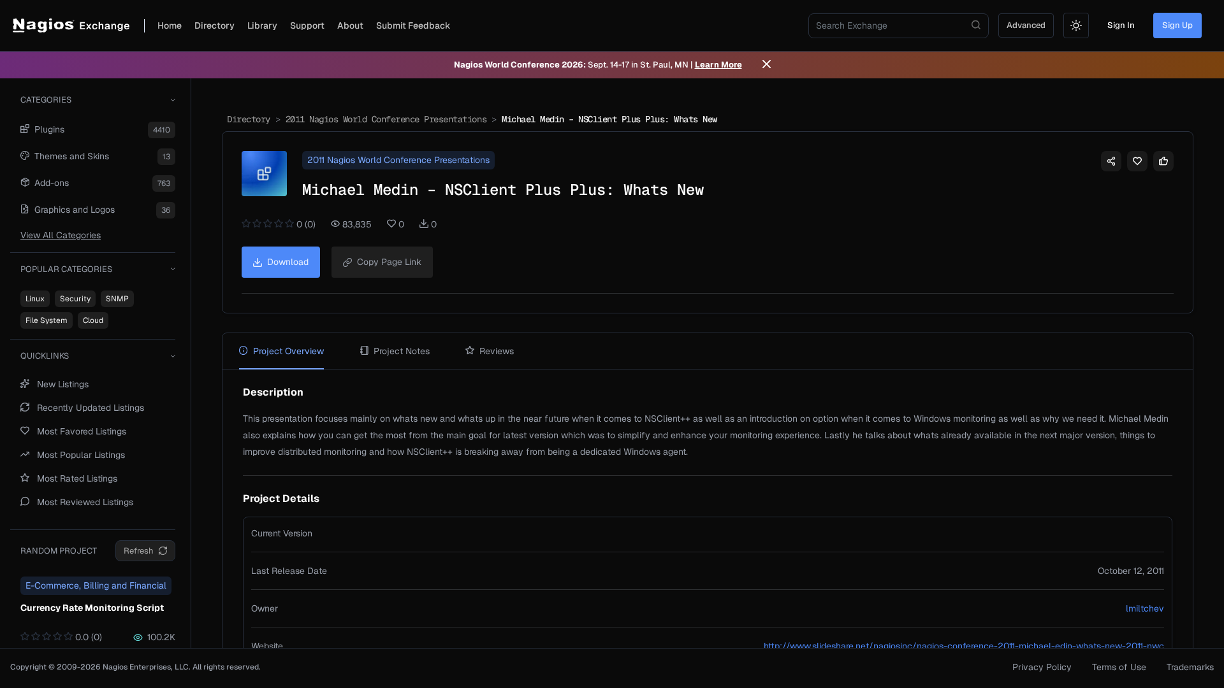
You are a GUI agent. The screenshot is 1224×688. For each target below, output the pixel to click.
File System (47, 320)
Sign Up (1177, 25)
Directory (214, 25)
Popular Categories (66, 269)
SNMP (117, 299)
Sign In (1121, 25)
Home (169, 25)
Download (288, 262)
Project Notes (402, 351)
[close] (766, 65)
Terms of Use (1119, 667)
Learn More (718, 64)
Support (307, 25)
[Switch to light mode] (1076, 25)
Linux (35, 299)
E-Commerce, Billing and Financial (96, 585)
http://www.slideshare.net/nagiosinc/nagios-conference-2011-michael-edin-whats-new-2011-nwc (964, 646)
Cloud (93, 320)
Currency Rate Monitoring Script (92, 607)
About (350, 25)
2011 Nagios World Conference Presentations (386, 119)
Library (262, 25)
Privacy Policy (1042, 667)
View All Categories (60, 235)
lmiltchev (1145, 608)
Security (75, 299)
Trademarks (1190, 667)
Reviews (496, 351)
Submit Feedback (413, 25)
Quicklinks (44, 355)
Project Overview (288, 351)
